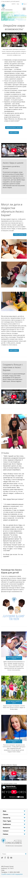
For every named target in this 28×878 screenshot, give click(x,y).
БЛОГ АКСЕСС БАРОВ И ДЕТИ (14, 702)
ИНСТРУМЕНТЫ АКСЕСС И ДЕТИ (14, 658)
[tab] (14, 811)
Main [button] (4, 811)
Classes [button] (5, 814)
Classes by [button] (6, 818)
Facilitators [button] (7, 824)
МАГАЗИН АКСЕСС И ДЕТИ (14, 741)
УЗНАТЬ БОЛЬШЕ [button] (19, 234)
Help (18, 4)
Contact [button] (5, 831)
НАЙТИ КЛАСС (14, 132)
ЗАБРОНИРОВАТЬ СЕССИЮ (13, 127)
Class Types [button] (7, 821)
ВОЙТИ (13, 4)
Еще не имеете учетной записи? (11, 1)
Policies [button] (5, 834)
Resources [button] (6, 827)
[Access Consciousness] (3, 6)
